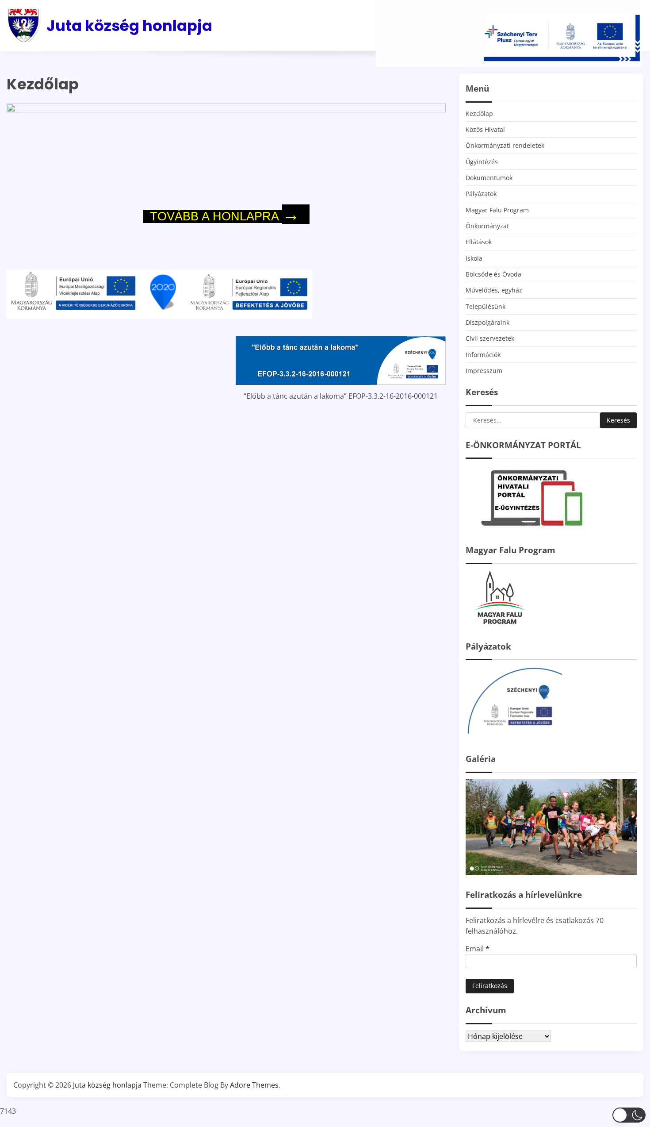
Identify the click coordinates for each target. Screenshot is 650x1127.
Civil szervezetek (490, 338)
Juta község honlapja (129, 25)
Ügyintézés (482, 162)
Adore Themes (254, 1085)
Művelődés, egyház (494, 290)
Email (477, 949)
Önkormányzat (487, 226)
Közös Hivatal (485, 129)
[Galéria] (551, 872)
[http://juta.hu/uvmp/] (514, 737)
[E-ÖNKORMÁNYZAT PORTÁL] (532, 528)
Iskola (474, 258)
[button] (629, 1115)
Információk (483, 354)
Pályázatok (481, 193)
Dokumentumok (489, 177)
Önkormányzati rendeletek (505, 145)
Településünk (485, 306)
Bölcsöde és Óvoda (493, 274)
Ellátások (479, 242)
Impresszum (484, 370)
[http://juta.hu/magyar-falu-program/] (499, 624)
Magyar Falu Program (497, 210)
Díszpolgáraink (487, 322)
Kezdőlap (479, 113)
